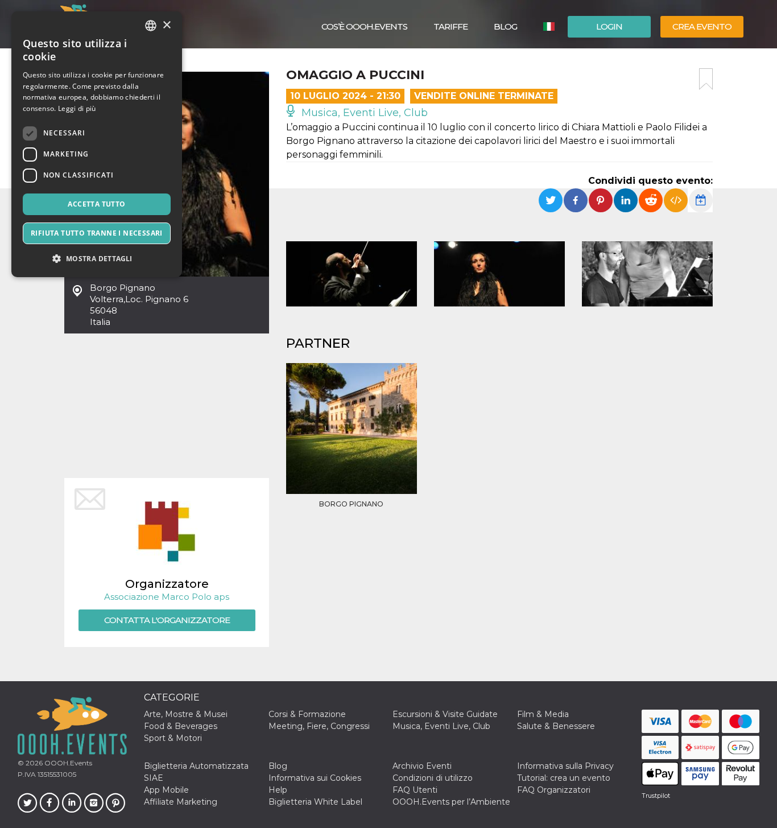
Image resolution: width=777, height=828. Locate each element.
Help (277, 790)
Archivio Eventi (422, 766)
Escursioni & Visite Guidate (445, 714)
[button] (97, 259)
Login (609, 26)
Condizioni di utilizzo (432, 778)
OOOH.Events (67, 763)
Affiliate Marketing (180, 802)
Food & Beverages (180, 726)
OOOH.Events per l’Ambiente (451, 802)
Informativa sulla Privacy (565, 766)
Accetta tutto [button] (96, 204)
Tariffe (450, 26)
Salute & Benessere (556, 726)
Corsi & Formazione (307, 714)
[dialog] (96, 144)
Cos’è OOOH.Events (364, 26)
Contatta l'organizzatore (167, 620)
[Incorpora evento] (676, 200)
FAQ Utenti (414, 790)
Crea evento (701, 26)
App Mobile (166, 790)
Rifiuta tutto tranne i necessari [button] (97, 233)
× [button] (166, 25)
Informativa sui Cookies (314, 778)
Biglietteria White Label (315, 802)
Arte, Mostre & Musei (186, 714)
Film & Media (543, 714)
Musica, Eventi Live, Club (363, 112)
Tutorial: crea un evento (563, 778)
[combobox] (150, 25)
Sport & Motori (173, 738)
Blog (505, 26)
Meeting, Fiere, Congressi (319, 726)
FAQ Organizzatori (553, 790)
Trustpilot (656, 796)
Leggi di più (77, 108)
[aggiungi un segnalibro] (706, 79)
